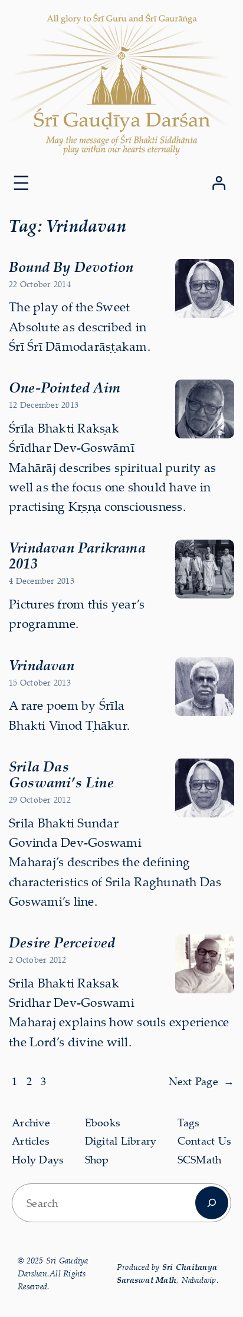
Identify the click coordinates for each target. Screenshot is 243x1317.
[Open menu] (21, 183)
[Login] (218, 182)
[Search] (211, 1202)
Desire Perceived (62, 942)
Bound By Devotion (71, 266)
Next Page (202, 1081)
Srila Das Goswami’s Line (61, 774)
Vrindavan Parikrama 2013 (77, 555)
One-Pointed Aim (64, 387)
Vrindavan (41, 665)
